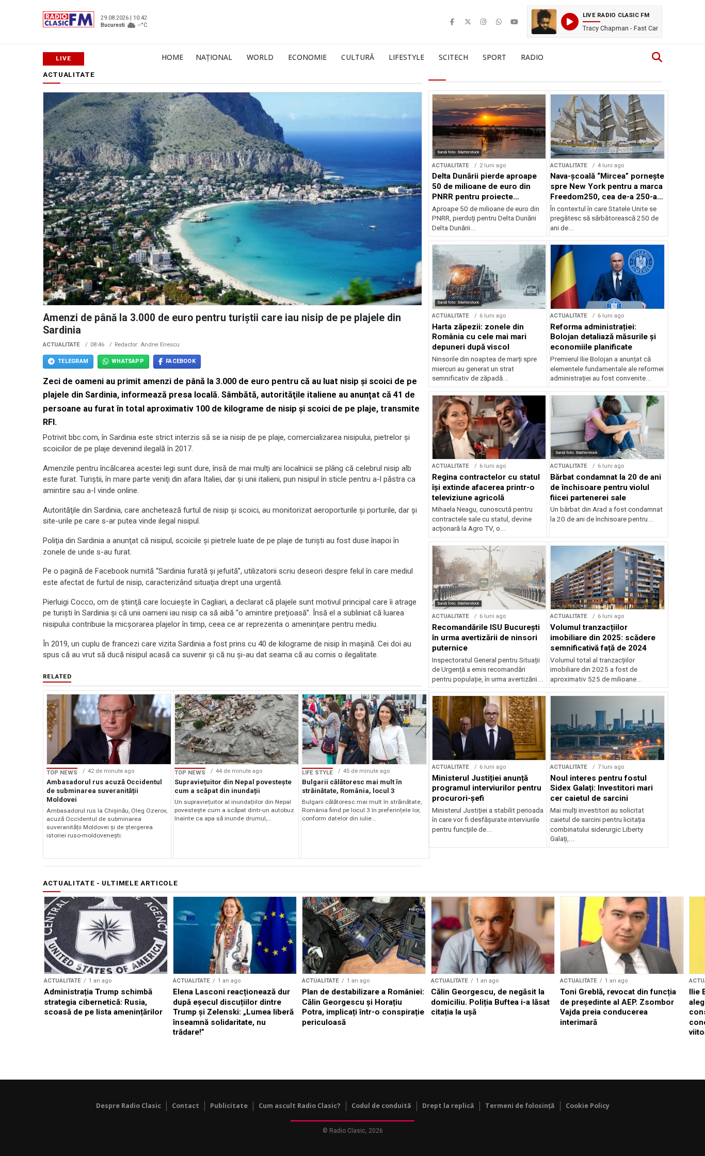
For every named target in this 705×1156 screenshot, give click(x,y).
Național (214, 57)
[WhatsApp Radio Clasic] (498, 21)
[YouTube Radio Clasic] (514, 21)
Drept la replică (448, 1105)
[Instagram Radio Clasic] (483, 21)
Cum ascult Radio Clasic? (300, 1105)
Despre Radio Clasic (128, 1105)
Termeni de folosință (520, 1105)
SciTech (453, 57)
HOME (172, 57)
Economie (307, 57)
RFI (49, 422)
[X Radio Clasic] (467, 21)
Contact (185, 1105)
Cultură (357, 57)
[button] (594, 22)
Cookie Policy (588, 1105)
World (260, 57)
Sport (494, 57)
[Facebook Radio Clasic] (452, 21)
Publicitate (229, 1105)
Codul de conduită (381, 1105)
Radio (532, 57)
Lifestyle (406, 57)
